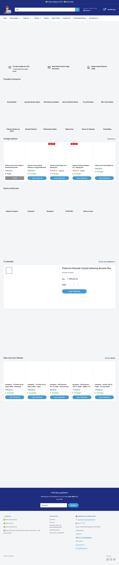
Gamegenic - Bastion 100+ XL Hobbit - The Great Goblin (103, 385)
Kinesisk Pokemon (68, 272)
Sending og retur (54, 530)
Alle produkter (14, 18)
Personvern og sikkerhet (56, 533)
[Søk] (77, 10)
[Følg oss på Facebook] (107, 559)
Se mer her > (112, 139)
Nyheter (46, 18)
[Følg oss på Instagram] (111, 559)
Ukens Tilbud (56, 18)
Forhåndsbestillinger (79, 18)
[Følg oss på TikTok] (114, 559)
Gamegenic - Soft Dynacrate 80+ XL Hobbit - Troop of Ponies (59, 385)
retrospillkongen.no (81, 548)
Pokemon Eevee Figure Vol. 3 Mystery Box (58, 166)
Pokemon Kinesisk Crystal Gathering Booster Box (86, 268)
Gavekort (52, 519)
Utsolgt (15, 178)
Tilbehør (36, 18)
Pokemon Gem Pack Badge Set (104, 165)
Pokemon (26, 18)
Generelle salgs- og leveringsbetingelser (55, 526)
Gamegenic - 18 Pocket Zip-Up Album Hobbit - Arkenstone (14, 385)
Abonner (73, 505)
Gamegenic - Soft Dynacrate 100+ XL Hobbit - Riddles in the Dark (81, 386)
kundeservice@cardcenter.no (86, 519)
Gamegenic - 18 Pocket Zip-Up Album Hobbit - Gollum (37, 385)
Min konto (86, 10)
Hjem (5, 18)
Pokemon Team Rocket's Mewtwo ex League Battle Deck (37, 166)
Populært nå (66, 18)
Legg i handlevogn (37, 178)
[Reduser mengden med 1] (69, 285)
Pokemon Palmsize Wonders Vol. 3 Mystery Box (80, 166)
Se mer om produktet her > (107, 262)
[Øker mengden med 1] (78, 285)
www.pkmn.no (80, 545)
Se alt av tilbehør (110, 358)
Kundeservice (93, 18)
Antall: (64, 285)
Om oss (51, 522)
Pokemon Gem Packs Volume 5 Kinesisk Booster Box (14, 166)
